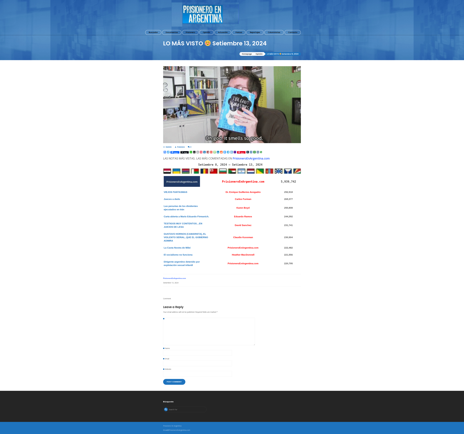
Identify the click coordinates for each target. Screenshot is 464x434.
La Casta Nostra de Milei (177, 247)
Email (167, 359)
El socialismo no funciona (178, 254)
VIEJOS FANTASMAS (175, 192)
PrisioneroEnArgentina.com (251, 158)
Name (167, 348)
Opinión (259, 54)
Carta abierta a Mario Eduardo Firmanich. (186, 216)
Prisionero (181, 147)
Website (168, 369)
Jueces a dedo (172, 199)
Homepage (247, 54)
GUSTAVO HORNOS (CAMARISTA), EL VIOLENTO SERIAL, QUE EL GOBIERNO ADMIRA (186, 237)
